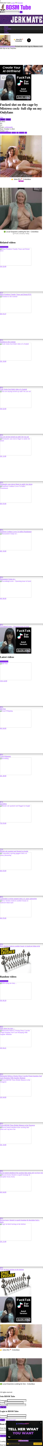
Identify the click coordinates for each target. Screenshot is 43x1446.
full (17, 133)
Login (13, 3)
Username (3, 1400)
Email (2, 1403)
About (2, 119)
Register (20, 3)
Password (3, 1405)
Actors (6, 32)
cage (6, 131)
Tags (5, 30)
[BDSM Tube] (15, 10)
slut (26, 133)
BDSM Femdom (9, 46)
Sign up (3, 1407)
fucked (13, 133)
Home (6, 27)
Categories (7, 29)
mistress (21, 133)
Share (8, 119)
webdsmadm (8, 127)
